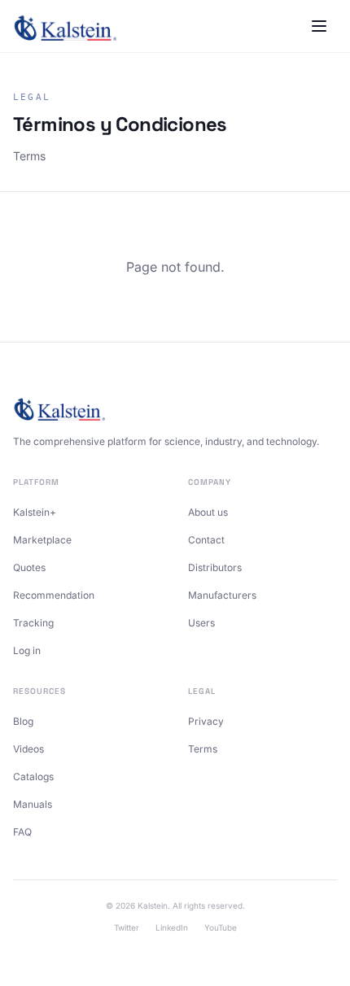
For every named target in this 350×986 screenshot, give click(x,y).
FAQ (22, 832)
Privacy (206, 721)
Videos (28, 749)
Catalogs (33, 776)
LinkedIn (171, 927)
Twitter (126, 927)
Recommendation (53, 595)
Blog (23, 721)
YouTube (220, 927)
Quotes (29, 567)
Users (201, 623)
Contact (206, 540)
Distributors (215, 567)
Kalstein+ (34, 512)
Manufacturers (222, 595)
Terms (202, 749)
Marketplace (42, 540)
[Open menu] (319, 26)
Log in (27, 650)
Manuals (32, 804)
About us (208, 512)
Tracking (33, 623)
